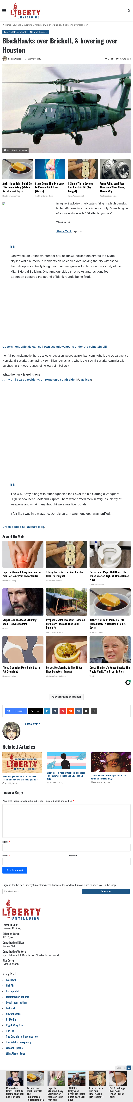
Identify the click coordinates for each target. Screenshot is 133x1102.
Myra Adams (9, 955)
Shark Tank (64, 231)
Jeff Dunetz (23, 955)
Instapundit (12, 991)
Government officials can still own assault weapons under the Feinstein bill (54, 346)
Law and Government (24, 25)
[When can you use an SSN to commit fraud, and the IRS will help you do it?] (22, 762)
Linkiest (10, 1008)
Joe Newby (37, 955)
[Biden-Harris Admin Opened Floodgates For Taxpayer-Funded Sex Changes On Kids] (66, 760)
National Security (38, 32)
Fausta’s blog (34, 526)
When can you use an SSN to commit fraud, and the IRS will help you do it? (20, 778)
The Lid (10, 1031)
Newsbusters (13, 1014)
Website (73, 855)
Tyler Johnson (10, 964)
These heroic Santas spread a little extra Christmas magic (108, 777)
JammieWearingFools (17, 997)
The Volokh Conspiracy (18, 1042)
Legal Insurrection (16, 1002)
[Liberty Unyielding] (26, 10)
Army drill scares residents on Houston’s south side (38, 379)
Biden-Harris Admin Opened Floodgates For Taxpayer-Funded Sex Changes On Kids (66, 775)
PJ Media (11, 1019)
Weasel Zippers (14, 1048)
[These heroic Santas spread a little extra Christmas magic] (111, 762)
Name (6, 841)
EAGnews (11, 980)
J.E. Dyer (7, 937)
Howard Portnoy (11, 928)
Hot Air (10, 985)
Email (6, 855)
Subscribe (106, 891)
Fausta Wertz (14, 59)
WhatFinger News (15, 1053)
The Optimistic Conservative (22, 1036)
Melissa (85, 379)
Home (7, 25)
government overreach (67, 696)
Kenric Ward (52, 955)
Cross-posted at (13, 526)
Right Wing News (15, 1025)
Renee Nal (8, 946)
